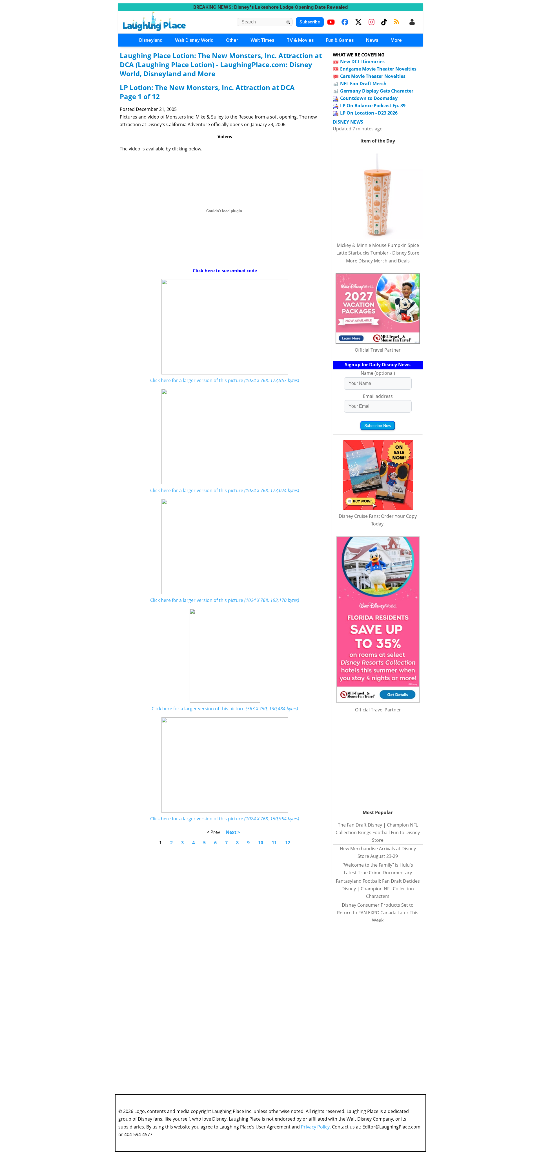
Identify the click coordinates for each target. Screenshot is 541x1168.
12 (287, 843)
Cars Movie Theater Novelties (372, 76)
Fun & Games (340, 40)
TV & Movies (300, 40)
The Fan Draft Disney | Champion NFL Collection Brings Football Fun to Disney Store (378, 832)
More (396, 40)
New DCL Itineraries (362, 61)
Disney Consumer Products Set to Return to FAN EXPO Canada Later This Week (377, 912)
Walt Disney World (194, 40)
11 (274, 843)
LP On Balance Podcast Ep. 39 (372, 105)
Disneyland (151, 40)
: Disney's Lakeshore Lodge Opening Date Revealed (270, 7)
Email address (378, 396)
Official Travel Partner (378, 350)
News (372, 40)
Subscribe (310, 21)
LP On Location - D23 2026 (369, 113)
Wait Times (262, 40)
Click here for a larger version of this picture (224, 380)
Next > (233, 832)
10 (260, 843)
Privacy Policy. (316, 1127)
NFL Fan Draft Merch (363, 83)
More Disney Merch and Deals (378, 261)
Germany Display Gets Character (376, 91)
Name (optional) (378, 373)
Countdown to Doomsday (369, 98)
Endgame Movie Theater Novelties (378, 69)
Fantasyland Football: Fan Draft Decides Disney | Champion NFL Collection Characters (378, 888)
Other (232, 40)
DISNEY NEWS (348, 122)
